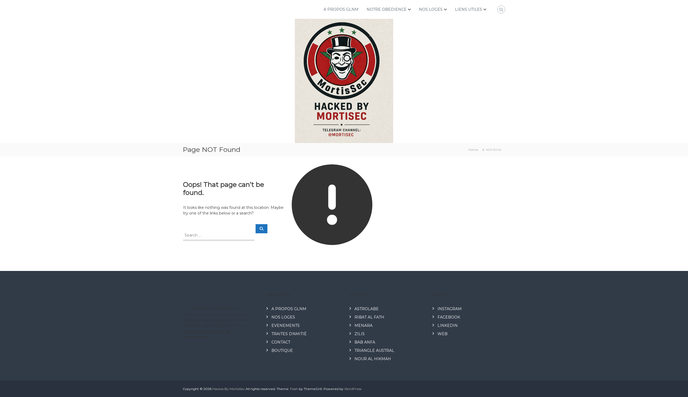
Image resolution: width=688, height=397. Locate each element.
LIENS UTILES (468, 9)
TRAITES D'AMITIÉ (289, 333)
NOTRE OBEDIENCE (387, 9)
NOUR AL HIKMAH (372, 358)
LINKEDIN (448, 325)
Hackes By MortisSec (228, 389)
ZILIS (359, 333)
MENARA (363, 325)
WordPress (352, 389)
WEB (442, 333)
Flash (294, 389)
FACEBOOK (449, 317)
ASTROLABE (366, 308)
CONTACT (280, 342)
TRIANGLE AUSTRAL (374, 350)
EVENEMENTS (285, 325)
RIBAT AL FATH (369, 317)
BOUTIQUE (282, 350)
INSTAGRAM (450, 308)
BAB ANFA (364, 342)
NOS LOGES (431, 9)
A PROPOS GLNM (341, 9)
